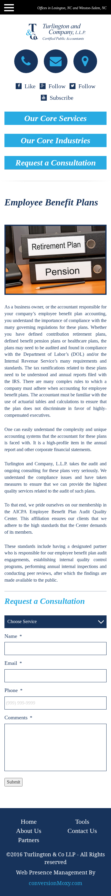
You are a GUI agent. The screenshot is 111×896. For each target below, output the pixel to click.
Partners (28, 840)
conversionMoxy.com (55, 883)
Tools (82, 821)
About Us (28, 830)
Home (29, 821)
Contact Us (82, 830)
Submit (13, 781)
